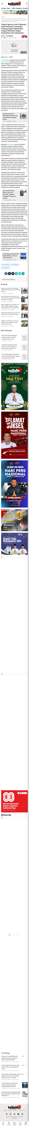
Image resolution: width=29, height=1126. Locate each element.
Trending (20, 1110)
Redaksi (5, 1110)
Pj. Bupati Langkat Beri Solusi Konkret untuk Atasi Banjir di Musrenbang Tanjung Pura (9, 346)
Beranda (4, 8)
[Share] (26, 36)
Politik (13, 8)
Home (2, 18)
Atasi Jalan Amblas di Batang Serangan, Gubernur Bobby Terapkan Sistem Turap (9, 337)
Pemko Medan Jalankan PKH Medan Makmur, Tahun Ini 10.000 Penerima (11, 256)
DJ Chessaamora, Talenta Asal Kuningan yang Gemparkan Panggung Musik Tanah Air (10, 1084)
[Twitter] (10, 1114)
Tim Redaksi (9, 36)
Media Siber (14, 1110)
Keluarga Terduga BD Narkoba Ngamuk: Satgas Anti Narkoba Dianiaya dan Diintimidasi (10, 1058)
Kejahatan (19, 8)
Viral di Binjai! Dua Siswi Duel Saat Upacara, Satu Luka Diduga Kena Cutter (10, 1067)
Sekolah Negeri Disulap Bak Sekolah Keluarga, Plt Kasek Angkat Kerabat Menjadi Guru (11, 1093)
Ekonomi (25, 8)
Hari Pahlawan (5, 62)
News (8, 8)
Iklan (24, 1110)
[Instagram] (14, 1114)
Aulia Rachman (11, 144)
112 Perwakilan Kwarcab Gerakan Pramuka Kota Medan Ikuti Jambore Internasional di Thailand (11, 356)
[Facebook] (6, 1114)
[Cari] (26, 3)
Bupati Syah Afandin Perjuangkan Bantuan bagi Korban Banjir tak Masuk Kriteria (10, 116)
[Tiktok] (22, 1114)
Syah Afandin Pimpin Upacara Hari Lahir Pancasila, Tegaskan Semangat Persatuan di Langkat (9, 194)
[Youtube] (18, 1114)
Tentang (9, 1110)
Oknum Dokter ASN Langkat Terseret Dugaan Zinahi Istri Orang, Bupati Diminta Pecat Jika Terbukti (11, 1076)
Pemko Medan (5, 60)
